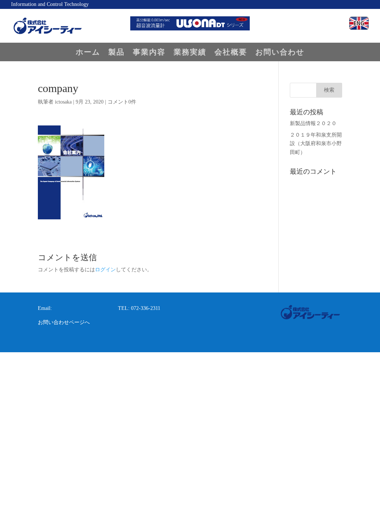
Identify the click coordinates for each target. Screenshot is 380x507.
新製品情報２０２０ (313, 123)
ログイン (105, 269)
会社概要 (230, 52)
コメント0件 (122, 102)
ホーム (88, 52)
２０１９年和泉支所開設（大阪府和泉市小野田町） (316, 144)
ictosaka (63, 102)
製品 (116, 52)
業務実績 (190, 52)
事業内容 (149, 52)
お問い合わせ (279, 52)
